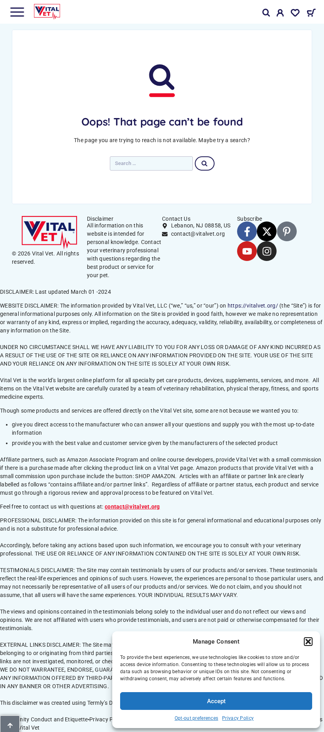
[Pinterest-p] (287, 231)
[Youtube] (247, 251)
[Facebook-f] (247, 231)
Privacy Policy (238, 718)
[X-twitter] (267, 231)
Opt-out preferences (196, 718)
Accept (216, 701)
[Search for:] (151, 163)
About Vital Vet (20, 727)
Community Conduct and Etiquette (44, 719)
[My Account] (280, 14)
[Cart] (311, 14)
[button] (308, 642)
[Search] (266, 13)
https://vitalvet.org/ (253, 305)
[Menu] (17, 12)
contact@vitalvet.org (132, 506)
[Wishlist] (295, 14)
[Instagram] (267, 251)
